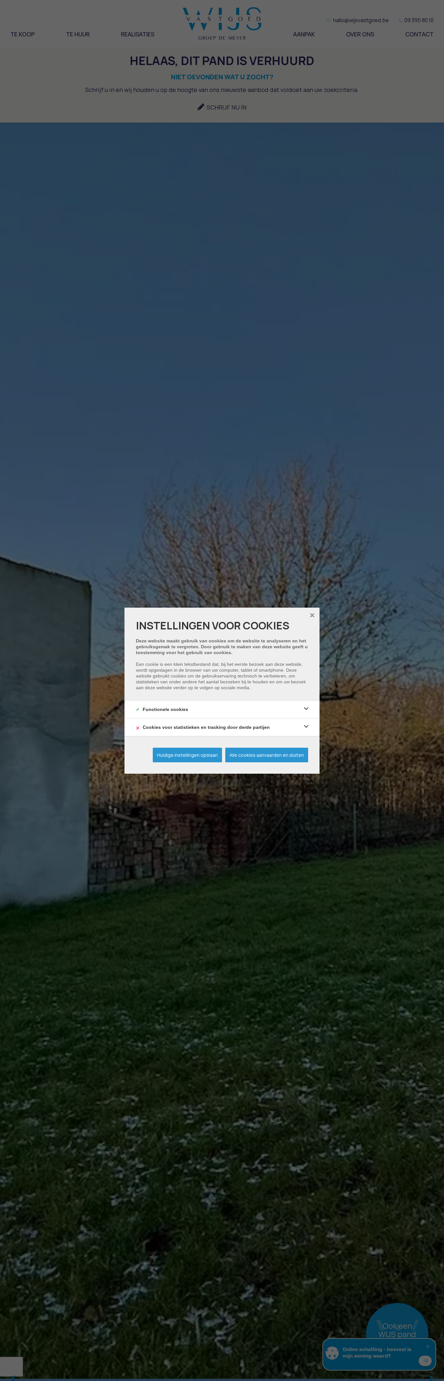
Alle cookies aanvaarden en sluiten (266, 755)
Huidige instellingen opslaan (187, 755)
